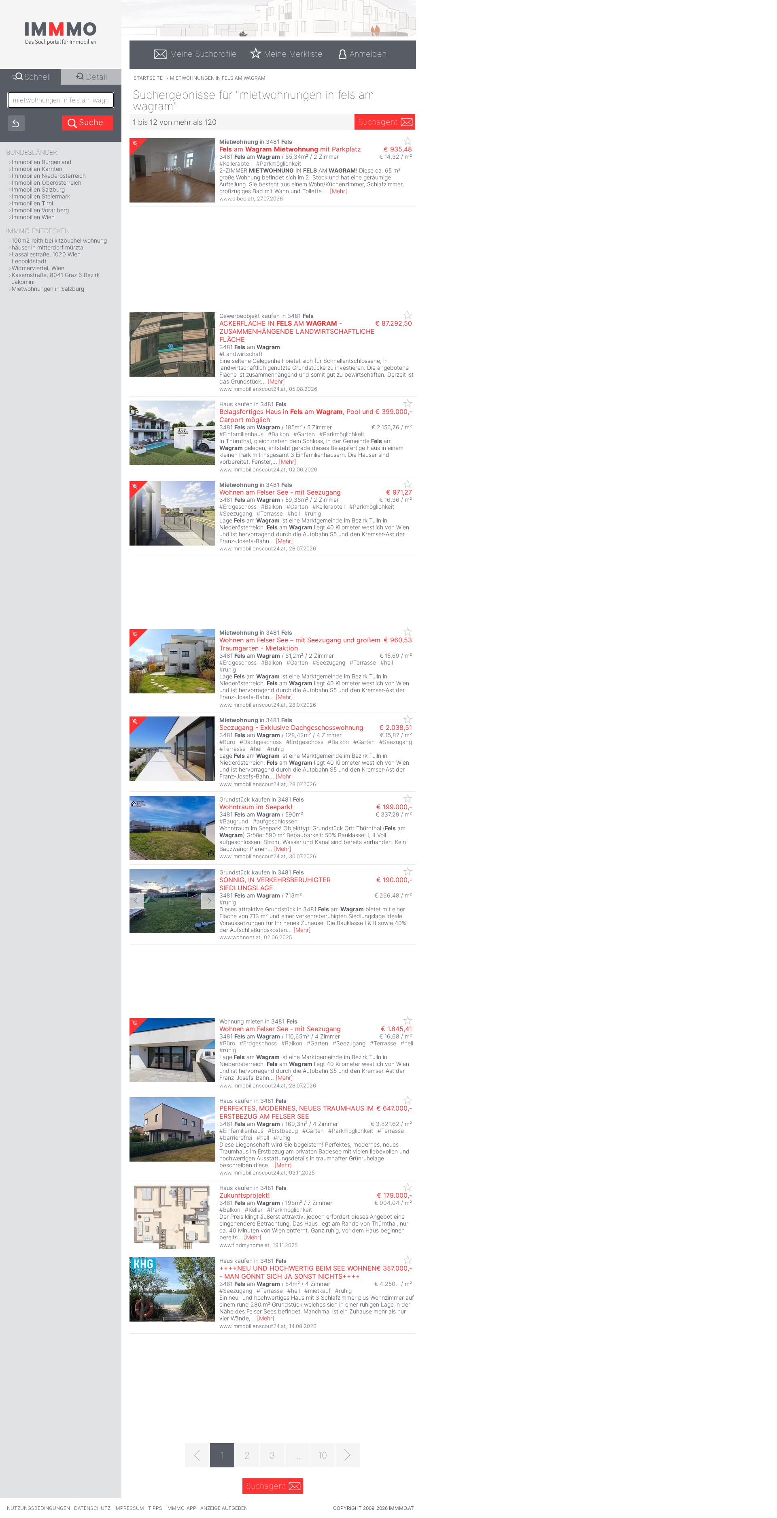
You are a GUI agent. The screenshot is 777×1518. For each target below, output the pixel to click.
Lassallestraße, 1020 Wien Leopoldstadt (46, 257)
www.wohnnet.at (240, 937)
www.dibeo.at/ (236, 198)
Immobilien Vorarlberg (40, 210)
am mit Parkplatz (290, 149)
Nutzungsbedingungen (38, 1508)
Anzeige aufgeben (224, 1508)
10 (322, 1455)
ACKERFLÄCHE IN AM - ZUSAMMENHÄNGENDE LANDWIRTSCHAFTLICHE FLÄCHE (297, 331)
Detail (96, 77)
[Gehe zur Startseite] (60, 43)
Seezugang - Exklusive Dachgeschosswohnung (291, 727)
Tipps (155, 1508)
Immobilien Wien (33, 216)
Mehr (338, 191)
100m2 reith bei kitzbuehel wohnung (59, 240)
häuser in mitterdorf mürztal (48, 247)
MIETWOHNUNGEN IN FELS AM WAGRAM (217, 78)
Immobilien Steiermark (41, 196)
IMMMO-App (181, 1508)
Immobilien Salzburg (38, 189)
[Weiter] (347, 1455)
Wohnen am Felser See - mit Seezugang (280, 492)
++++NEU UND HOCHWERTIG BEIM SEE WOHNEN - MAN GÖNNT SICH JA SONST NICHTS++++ (297, 1272)
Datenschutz (92, 1508)
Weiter (208, 901)
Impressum (129, 1508)
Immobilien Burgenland (42, 161)
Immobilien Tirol (32, 203)
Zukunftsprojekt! (244, 1195)
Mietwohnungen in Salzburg (48, 288)
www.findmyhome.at (244, 1245)
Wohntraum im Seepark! (255, 807)
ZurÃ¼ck (137, 901)
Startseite (148, 78)
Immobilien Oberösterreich (46, 182)
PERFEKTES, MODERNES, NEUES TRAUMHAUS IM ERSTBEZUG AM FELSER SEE (296, 1112)
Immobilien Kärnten (37, 168)
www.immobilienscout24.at (252, 389)
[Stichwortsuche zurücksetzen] (16, 123)
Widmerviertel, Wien (38, 267)
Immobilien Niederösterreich (49, 175)
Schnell (37, 77)
